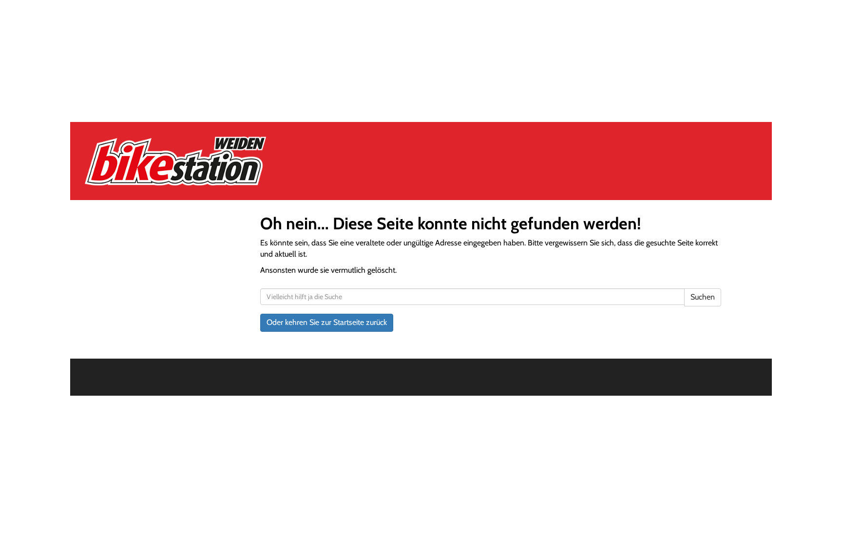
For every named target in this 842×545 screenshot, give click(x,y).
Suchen (702, 297)
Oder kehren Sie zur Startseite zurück (327, 322)
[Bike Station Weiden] (221, 161)
